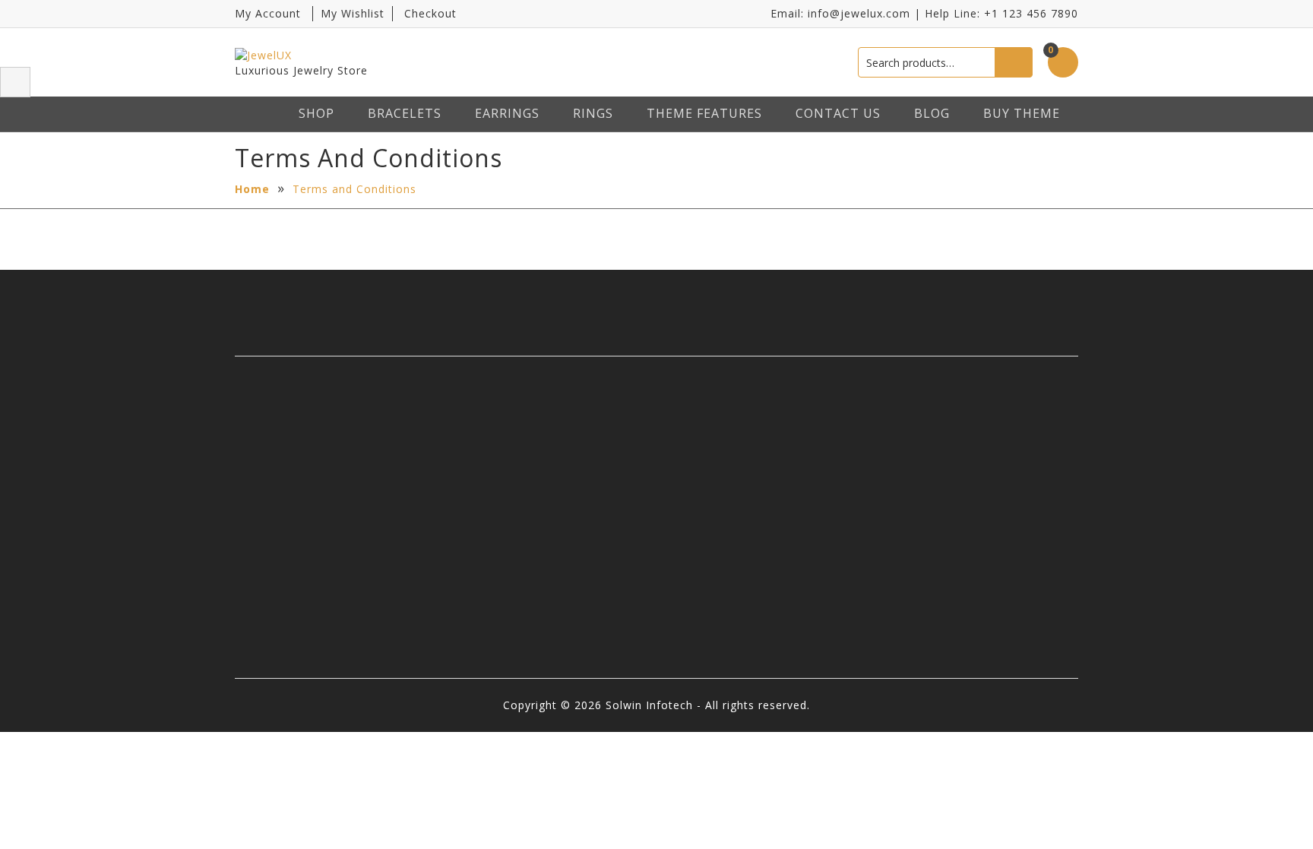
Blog (932, 113)
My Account (268, 13)
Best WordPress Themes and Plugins (762, 495)
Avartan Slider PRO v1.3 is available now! (755, 541)
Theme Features (704, 113)
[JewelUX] (294, 54)
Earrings (507, 113)
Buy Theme (1021, 113)
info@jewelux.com (859, 13)
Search (1014, 62)
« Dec (467, 567)
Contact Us (838, 113)
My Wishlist (352, 13)
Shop (316, 113)
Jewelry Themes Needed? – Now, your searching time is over (761, 442)
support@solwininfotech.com (985, 525)
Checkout (430, 13)
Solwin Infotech (307, 518)
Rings (593, 113)
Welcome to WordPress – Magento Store (751, 632)
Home (252, 189)
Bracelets (404, 113)
